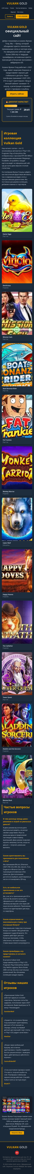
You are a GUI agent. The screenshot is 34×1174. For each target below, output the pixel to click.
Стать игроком (22, 16)
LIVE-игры (5, 8)
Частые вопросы (21, 8)
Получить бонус (17, 1133)
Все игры (20, 12)
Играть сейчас (17, 93)
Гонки (12, 8)
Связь (30, 8)
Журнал (13, 12)
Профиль (10, 16)
